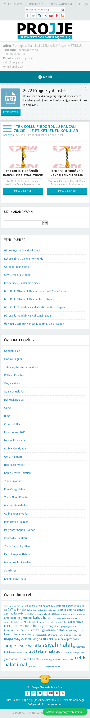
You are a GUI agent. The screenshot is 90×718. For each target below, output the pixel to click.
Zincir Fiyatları (13, 481)
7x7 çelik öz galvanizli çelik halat (42, 610)
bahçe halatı (42, 617)
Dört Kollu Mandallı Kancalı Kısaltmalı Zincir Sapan (34, 307)
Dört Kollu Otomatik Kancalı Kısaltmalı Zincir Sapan (35, 291)
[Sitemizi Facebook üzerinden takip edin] (27, 15)
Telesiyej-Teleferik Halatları (21, 367)
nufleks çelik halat (56, 639)
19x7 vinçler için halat (40, 614)
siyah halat (59, 645)
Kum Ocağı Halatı (14, 489)
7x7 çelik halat (17, 610)
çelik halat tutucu (36, 666)
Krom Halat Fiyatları (16, 578)
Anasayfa (8, 135)
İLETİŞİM (84, 4)
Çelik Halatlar (12, 424)
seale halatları (30, 646)
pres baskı (73, 639)
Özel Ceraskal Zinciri (17, 275)
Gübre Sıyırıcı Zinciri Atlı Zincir (22, 250)
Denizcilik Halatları (15, 440)
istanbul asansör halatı (17, 630)
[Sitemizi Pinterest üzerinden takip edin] (56, 15)
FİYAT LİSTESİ (10, 112)
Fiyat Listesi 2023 (11, 4)
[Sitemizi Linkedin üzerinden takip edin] (45, 15)
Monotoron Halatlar (16, 522)
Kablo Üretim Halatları (17, 473)
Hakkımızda (36, 4)
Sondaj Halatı (12, 351)
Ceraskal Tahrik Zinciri (17, 267)
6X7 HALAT (22, 606)
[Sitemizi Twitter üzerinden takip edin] (33, 15)
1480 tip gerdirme (59, 614)
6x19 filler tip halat (38, 606)
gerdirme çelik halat (26, 625)
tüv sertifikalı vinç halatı (72, 652)
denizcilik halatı (11, 622)
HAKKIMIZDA (18, 713)
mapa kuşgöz (14, 638)
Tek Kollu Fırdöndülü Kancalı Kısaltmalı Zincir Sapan (23, 175)
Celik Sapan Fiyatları (16, 513)
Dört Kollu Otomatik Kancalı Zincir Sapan (29, 299)
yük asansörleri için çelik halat (21, 659)
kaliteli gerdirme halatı (48, 630)
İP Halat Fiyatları (14, 375)
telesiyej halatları (19, 652)
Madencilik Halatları (16, 505)
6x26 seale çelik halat (61, 606)
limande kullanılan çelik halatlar (66, 634)
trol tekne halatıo (44, 651)
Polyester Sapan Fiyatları (19, 530)
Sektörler (10, 570)
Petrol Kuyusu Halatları (18, 554)
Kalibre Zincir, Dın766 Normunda (23, 258)
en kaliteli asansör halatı (58, 622)
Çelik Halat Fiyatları (16, 448)
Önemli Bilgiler (13, 359)
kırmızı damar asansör (18, 634)
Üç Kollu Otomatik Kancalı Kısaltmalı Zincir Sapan (34, 324)
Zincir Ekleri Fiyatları (16, 497)
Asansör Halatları (14, 391)
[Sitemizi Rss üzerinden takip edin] (62, 15)
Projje (24, 700)
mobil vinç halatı (35, 639)
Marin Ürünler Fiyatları (17, 562)
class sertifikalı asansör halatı (66, 618)
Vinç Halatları (12, 383)
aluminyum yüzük (76, 614)
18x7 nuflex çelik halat (17, 613)
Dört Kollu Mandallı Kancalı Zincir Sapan (28, 315)
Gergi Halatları (13, 456)
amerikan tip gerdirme (18, 618)
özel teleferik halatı (54, 666)
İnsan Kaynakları (61, 4)
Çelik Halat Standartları (63, 659)
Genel (8, 408)
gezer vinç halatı (50, 626)
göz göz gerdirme (69, 626)
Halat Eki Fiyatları (14, 465)
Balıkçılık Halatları (14, 399)
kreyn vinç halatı (75, 630)
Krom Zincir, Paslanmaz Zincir (22, 283)
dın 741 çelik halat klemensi (33, 622)
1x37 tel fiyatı (10, 606)
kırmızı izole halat (41, 634)
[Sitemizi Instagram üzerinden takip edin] (39, 15)
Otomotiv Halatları (15, 538)
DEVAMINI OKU (23, 191)
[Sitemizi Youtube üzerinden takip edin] (50, 15)
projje (10, 646)
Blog (7, 416)
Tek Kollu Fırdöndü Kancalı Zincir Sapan (67, 173)
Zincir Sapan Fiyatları (17, 546)
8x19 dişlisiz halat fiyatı (71, 610)
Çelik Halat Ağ (45, 659)
